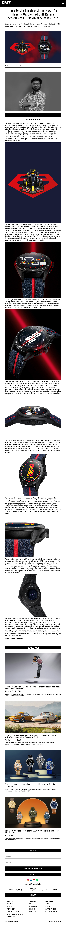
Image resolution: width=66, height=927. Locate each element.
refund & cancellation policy (15, 914)
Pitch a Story (32, 912)
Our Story (10, 904)
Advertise (31, 904)
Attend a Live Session (51, 912)
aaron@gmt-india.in (33, 119)
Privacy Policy (11, 909)
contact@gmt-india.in (33, 884)
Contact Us (32, 909)
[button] (61, 3)
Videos (47, 904)
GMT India (58, 921)
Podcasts (47, 906)
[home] (6, 3)
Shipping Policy (11, 917)
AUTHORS (9, 906)
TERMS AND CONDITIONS (13, 912)
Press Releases (33, 906)
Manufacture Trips (50, 909)
